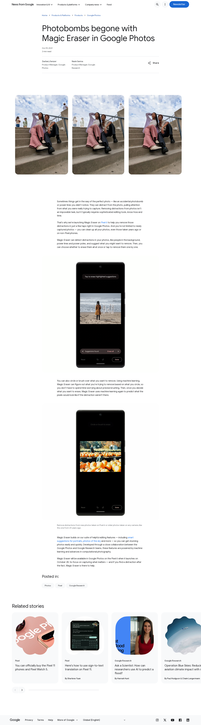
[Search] (157, 4)
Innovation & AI (43, 4)
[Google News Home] (23, 4)
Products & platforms (67, 4)
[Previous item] (15, 690)
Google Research (77, 585)
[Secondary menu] (165, 4)
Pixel (60, 585)
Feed (109, 4)
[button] (179, 4)
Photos (48, 585)
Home (44, 15)
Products (79, 15)
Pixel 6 (104, 222)
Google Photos (94, 15)
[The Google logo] (15, 720)
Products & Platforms (61, 15)
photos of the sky (92, 541)
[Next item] (22, 690)
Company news (92, 4)
